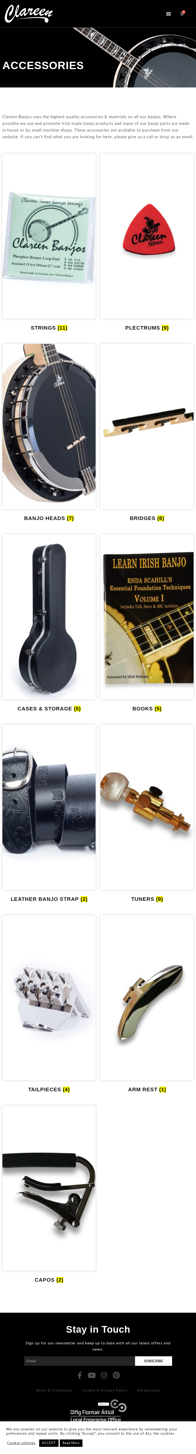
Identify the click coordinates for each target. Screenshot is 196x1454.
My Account (148, 1390)
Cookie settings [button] (21, 1443)
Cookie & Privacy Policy (105, 1390)
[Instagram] (104, 1375)
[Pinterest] (116, 1375)
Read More (71, 1443)
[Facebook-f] (79, 1375)
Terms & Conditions (54, 1390)
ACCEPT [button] (49, 1443)
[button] (168, 14)
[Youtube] (92, 1375)
